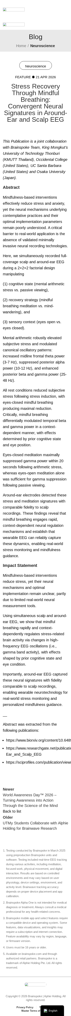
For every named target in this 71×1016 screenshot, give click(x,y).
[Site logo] (14, 11)
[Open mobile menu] (35, 4)
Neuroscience (42, 46)
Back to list (12, 811)
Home (21, 46)
